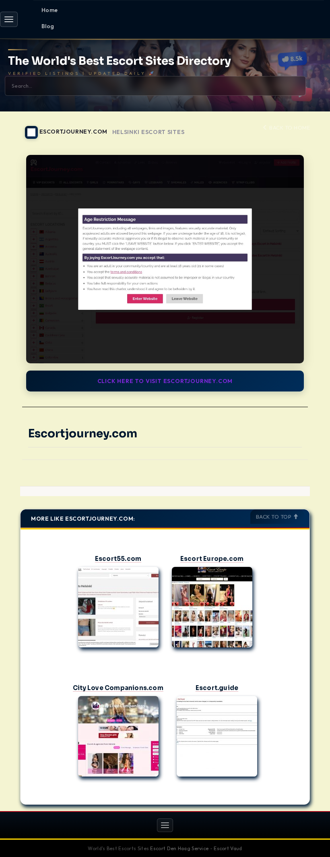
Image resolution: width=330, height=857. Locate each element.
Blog (47, 26)
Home (49, 10)
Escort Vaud (228, 848)
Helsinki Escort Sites (148, 132)
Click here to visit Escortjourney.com (165, 381)
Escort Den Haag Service (179, 848)
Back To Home (289, 127)
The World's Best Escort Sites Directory (119, 61)
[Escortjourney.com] (165, 259)
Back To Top (274, 516)
